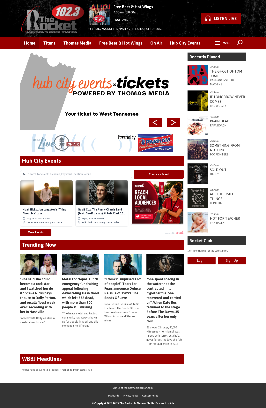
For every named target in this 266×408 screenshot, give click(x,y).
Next (173, 122)
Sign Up (232, 260)
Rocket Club (200, 240)
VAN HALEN (217, 222)
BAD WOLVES (218, 105)
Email (124, 19)
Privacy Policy (130, 395)
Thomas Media (77, 43)
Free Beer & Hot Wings (121, 43)
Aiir (172, 403)
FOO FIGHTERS (219, 154)
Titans (49, 43)
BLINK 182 (216, 203)
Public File (114, 395)
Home (29, 43)
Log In (201, 260)
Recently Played (204, 56)
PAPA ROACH (218, 125)
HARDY (214, 174)
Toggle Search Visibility (240, 43)
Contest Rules (150, 395)
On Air (156, 43)
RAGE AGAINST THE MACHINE (112, 28)
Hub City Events (185, 43)
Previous (155, 122)
